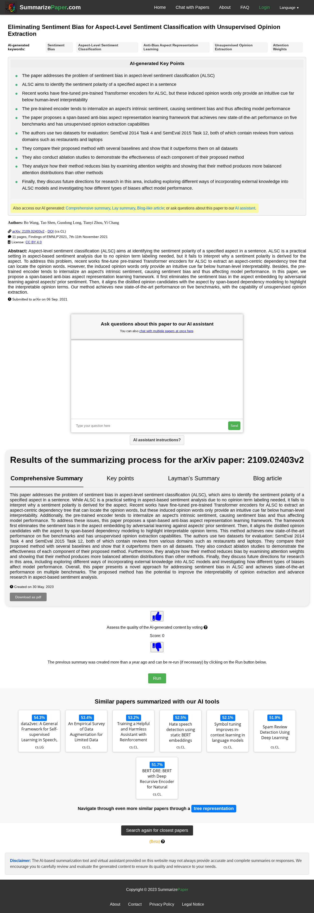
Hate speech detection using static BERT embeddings (180, 732)
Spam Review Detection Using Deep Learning (275, 732)
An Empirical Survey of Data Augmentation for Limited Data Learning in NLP (86, 732)
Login (264, 7)
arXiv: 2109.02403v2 (28, 231)
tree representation (214, 808)
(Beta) (154, 841)
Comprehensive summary (88, 208)
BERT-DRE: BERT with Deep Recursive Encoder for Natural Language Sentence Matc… (157, 779)
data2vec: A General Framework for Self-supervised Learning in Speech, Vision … (39, 732)
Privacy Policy (161, 904)
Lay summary (123, 208)
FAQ (244, 7)
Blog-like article (150, 208)
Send (234, 426)
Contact (135, 904)
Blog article (267, 478)
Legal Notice (193, 904)
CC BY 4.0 (34, 242)
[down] (157, 647)
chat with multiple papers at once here (166, 331)
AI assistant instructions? (157, 440)
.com (50, 7)
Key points (120, 478)
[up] (157, 616)
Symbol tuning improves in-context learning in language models (227, 732)
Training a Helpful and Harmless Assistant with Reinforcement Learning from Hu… (133, 732)
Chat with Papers (192, 7)
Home (160, 7)
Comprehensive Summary (47, 478)
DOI (51, 231)
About (225, 7)
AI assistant (245, 208)
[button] (289, 7)
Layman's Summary (194, 478)
